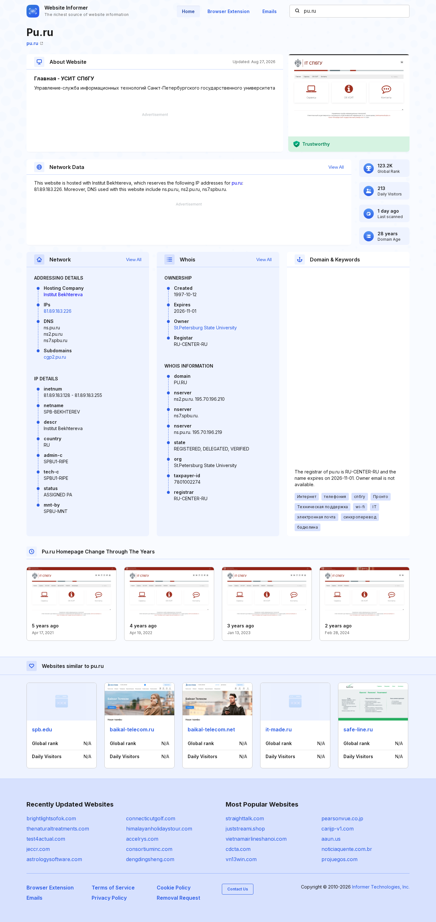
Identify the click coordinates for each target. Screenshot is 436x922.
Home (188, 11)
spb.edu (42, 729)
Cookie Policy (174, 887)
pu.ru (32, 43)
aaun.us (331, 839)
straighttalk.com (245, 818)
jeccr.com (38, 849)
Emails (269, 11)
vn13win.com (241, 859)
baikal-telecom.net (211, 729)
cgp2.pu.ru (55, 357)
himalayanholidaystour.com (159, 828)
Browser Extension (228, 11)
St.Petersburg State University (205, 327)
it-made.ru (279, 729)
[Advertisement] (154, 132)
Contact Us (237, 889)
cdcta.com (238, 849)
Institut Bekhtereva (63, 294)
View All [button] (336, 167)
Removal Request (178, 898)
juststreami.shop (245, 828)
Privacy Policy (109, 898)
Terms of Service (113, 887)
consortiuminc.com (149, 849)
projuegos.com (339, 859)
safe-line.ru (358, 729)
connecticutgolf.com (150, 818)
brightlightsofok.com (51, 818)
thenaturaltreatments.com (57, 828)
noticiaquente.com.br (346, 849)
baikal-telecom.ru (132, 729)
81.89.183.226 (57, 311)
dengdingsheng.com (150, 859)
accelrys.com (142, 839)
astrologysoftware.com (54, 859)
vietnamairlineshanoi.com (256, 839)
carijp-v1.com (337, 828)
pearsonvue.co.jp (342, 818)
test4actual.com (45, 839)
